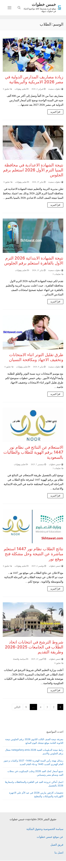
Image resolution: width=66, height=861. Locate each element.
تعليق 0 (6, 89)
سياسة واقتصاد (19, 659)
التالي (17, 707)
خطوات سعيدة (54, 89)
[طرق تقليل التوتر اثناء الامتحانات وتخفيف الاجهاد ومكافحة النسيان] (33, 332)
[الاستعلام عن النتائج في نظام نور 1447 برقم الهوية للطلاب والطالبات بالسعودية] (33, 425)
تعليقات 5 (57, 274)
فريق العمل (56, 844)
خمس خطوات (44, 4)
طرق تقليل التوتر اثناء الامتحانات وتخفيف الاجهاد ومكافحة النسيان (36, 357)
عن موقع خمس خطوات (50, 836)
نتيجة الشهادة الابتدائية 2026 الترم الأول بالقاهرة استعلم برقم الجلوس (33, 260)
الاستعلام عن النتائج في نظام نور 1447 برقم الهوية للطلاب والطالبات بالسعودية (33, 452)
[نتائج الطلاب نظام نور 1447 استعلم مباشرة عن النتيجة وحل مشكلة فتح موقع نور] (33, 526)
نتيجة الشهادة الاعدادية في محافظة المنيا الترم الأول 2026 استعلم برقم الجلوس (33, 170)
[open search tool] (19, 7)
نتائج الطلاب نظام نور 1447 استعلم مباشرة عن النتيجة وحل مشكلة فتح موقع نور (33, 553)
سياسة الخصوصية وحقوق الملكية (44, 829)
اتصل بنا (58, 852)
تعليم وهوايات (21, 89)
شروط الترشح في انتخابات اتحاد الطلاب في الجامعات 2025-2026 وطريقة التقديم (34, 647)
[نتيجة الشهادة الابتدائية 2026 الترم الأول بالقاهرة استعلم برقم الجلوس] (33, 236)
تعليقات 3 (57, 468)
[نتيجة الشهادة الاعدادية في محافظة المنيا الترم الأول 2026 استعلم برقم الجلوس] (33, 142)
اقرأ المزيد (55, 111)
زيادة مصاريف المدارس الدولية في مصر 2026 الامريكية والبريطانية (34, 79)
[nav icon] (9, 7)
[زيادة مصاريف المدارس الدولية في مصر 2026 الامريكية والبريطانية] (33, 54)
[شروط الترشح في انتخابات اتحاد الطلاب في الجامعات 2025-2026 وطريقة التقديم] (33, 619)
